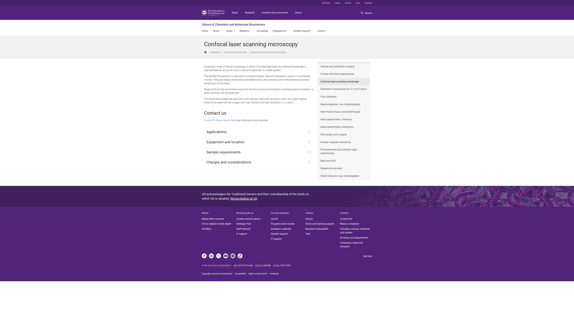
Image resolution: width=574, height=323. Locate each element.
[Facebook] (204, 256)
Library (309, 218)
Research (250, 12)
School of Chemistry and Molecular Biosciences (233, 24)
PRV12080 (285, 265)
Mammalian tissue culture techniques (340, 111)
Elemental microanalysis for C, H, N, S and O (343, 89)
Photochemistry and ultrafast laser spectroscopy (338, 151)
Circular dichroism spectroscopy (337, 74)
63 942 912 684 (245, 265)
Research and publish (317, 228)
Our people (262, 30)
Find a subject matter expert (216, 223)
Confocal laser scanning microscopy (339, 81)
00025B (267, 265)
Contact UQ (346, 218)
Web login (367, 256)
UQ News (206, 228)
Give (358, 3)
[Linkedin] (211, 256)
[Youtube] (225, 256)
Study (235, 12)
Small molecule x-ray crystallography (339, 176)
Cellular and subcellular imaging (337, 66)
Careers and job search (248, 218)
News (337, 3)
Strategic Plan (243, 223)
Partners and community (275, 12)
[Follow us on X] (218, 256)
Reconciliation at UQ (243, 198)
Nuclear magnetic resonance (335, 142)
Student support (301, 30)
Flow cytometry (328, 96)
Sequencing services (331, 168)
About (298, 12)
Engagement (279, 30)
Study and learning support (320, 223)
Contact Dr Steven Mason (217, 120)
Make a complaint (349, 223)
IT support (241, 233)
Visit (308, 233)
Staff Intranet (243, 228)
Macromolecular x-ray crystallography (340, 104)
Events (348, 3)
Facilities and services (235, 52)
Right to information (258, 273)
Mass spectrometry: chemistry (336, 119)
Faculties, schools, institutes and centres (355, 230)
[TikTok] (240, 256)
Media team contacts (213, 218)
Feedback (274, 273)
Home (205, 30)
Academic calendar (281, 228)
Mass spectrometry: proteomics (337, 126)
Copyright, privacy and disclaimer (217, 273)
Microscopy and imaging (333, 134)
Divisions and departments (354, 237)
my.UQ (274, 218)
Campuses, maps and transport (351, 244)
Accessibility (240, 273)
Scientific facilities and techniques (268, 52)
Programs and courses (283, 223)
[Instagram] (232, 256)
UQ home (326, 3)
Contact (368, 3)
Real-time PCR (328, 160)
